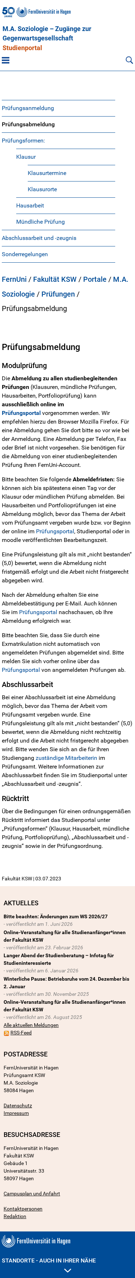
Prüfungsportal (55, 531)
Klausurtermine (47, 173)
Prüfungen (58, 294)
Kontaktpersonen (23, 1209)
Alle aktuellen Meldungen (31, 1025)
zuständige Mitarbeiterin (66, 757)
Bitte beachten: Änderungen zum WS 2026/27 (56, 916)
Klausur (26, 156)
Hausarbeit (30, 205)
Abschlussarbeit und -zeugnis (39, 238)
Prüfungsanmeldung (28, 108)
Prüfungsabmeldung (28, 124)
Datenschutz (18, 1105)
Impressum (16, 1113)
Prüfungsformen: (23, 140)
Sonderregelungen (25, 254)
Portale (95, 279)
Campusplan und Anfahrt (32, 1193)
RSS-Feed (21, 1033)
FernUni (14, 279)
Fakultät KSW (55, 279)
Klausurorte (42, 189)
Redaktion (15, 1216)
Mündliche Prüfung (40, 221)
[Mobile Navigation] (5, 60)
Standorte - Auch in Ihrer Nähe (49, 1260)
